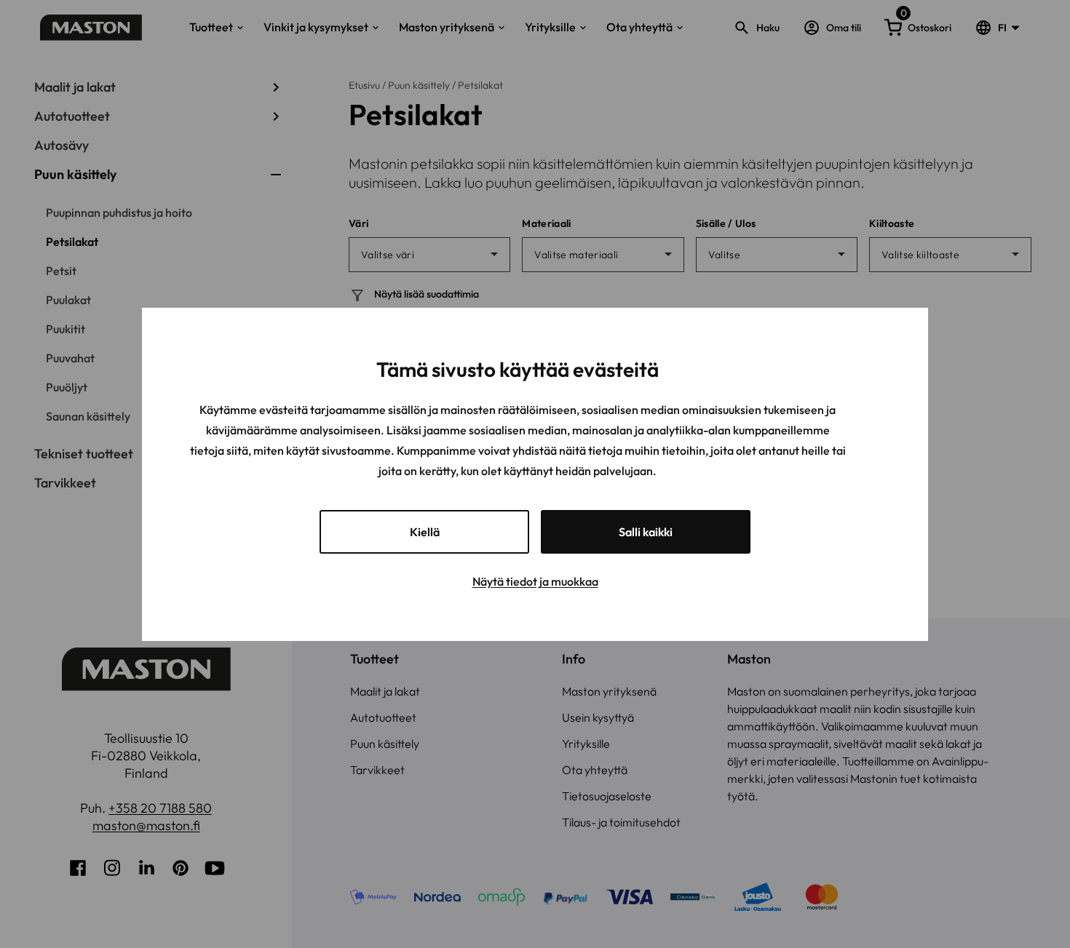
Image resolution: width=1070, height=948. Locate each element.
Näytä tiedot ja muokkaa (535, 581)
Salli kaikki (646, 532)
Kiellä (425, 532)
